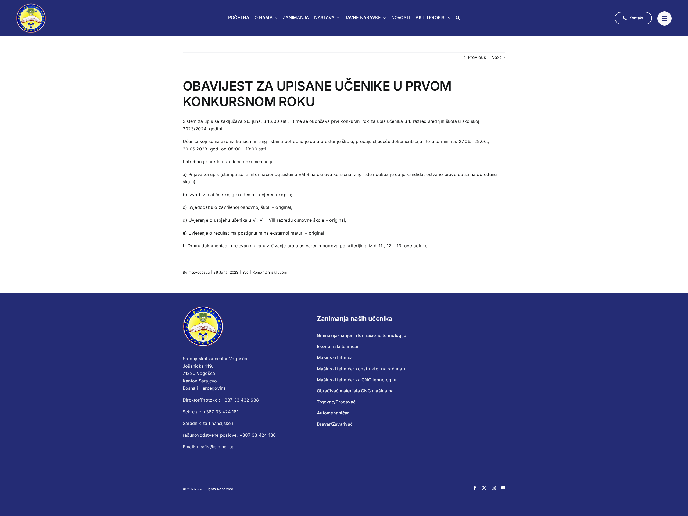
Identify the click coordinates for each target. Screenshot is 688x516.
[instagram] (494, 488)
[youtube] (503, 488)
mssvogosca (199, 272)
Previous (477, 57)
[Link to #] (664, 18)
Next (496, 57)
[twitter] (484, 488)
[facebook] (475, 488)
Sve (245, 272)
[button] (458, 18)
